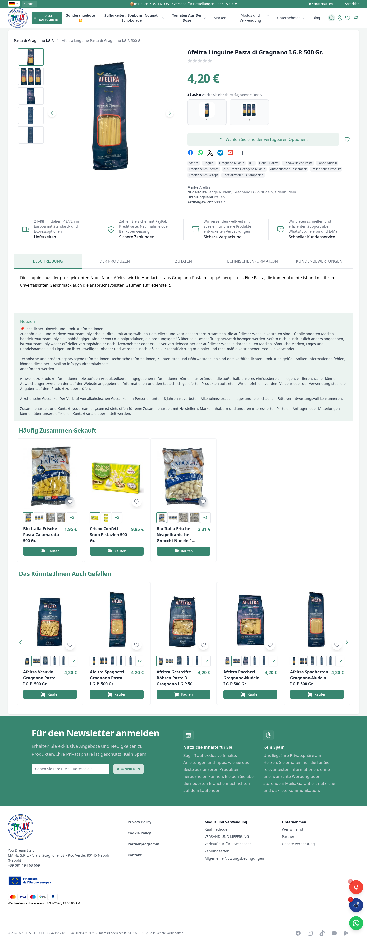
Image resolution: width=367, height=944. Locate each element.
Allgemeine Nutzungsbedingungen (234, 858)
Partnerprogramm (143, 844)
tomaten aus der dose (187, 18)
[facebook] (190, 153)
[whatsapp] (200, 153)
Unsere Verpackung (298, 843)
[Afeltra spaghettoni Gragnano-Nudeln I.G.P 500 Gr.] (317, 620)
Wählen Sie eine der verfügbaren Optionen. (267, 139)
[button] (22, 643)
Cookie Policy (139, 833)
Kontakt (135, 855)
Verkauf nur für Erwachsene (228, 843)
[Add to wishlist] (70, 502)
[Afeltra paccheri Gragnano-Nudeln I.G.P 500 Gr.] (250, 620)
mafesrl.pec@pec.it (112, 933)
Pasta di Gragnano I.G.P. (34, 40)
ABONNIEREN (128, 768)
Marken (220, 17)
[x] (210, 153)
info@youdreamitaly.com (88, 363)
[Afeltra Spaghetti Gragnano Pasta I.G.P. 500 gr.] (117, 620)
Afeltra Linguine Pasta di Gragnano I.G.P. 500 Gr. (102, 40)
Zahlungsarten (217, 851)
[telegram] (220, 153)
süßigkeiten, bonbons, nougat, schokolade (131, 18)
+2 (72, 517)
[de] (14, 4)
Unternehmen (289, 17)
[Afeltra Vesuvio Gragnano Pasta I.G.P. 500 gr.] (50, 620)
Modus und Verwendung (250, 18)
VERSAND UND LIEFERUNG (227, 836)
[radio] (207, 112)
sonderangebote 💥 (80, 18)
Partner (288, 836)
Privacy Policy (139, 822)
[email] (230, 153)
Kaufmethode (216, 829)
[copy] (240, 153)
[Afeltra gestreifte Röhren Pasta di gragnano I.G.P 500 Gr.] (183, 620)
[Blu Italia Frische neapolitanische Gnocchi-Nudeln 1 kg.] (183, 477)
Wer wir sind (292, 829)
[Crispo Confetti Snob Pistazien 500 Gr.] (117, 477)
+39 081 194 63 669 (24, 865)
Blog (316, 17)
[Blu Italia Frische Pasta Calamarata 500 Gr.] (50, 477)
